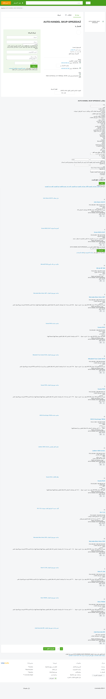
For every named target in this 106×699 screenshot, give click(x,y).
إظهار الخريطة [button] (54, 89)
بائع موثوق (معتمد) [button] (76, 47)
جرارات (83, 655)
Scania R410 (101, 327)
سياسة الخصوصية (22, 68)
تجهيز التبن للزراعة (89, 655)
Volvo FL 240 (101, 571)
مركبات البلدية (101, 655)
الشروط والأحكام (77, 667)
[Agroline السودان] (98, 2)
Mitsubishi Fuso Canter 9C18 (96, 359)
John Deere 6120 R (99, 202)
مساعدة (103, 669)
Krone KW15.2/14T (99, 232)
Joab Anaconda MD (99, 632)
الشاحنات (96, 655)
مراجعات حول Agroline (75, 674)
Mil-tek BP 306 (100, 268)
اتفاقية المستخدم (13, 68)
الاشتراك (101, 250)
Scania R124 (101, 481)
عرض (102, 177)
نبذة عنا (103, 667)
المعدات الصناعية (72, 655)
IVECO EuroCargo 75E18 (97, 419)
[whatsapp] (57, 63)
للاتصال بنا (102, 672)
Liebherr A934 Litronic (98, 450)
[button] (74, 53)
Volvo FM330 (101, 601)
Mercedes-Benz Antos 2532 (97, 541)
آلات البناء (78, 655)
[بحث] (81, 3)
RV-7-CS (102, 512)
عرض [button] (70, 62)
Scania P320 (101, 389)
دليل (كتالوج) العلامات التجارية (74, 677)
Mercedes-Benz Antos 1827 (97, 297)
